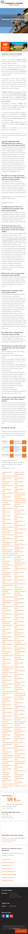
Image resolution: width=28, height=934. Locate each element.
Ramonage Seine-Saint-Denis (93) (9, 874)
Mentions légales (16, 928)
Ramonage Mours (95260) (8, 783)
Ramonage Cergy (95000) (8, 476)
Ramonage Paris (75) (6, 859)
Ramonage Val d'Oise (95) (7, 880)
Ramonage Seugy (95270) (20, 500)
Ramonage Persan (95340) (8, 583)
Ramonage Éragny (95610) (8, 553)
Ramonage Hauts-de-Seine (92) (8, 871)
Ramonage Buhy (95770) (20, 693)
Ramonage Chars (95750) (7, 755)
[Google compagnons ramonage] (11, 916)
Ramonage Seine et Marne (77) (8, 862)
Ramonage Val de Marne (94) (8, 877)
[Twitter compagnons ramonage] (7, 916)
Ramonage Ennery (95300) (8, 742)
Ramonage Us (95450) (19, 472)
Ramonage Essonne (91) (7, 868)
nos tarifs (8, 806)
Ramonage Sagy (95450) (20, 493)
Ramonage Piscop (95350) (20, 562)
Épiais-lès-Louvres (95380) (20, 785)
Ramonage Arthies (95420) (20, 721)
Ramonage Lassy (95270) (20, 761)
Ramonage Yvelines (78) (7, 865)
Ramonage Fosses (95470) (8, 600)
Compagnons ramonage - (13, 4)
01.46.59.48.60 (21, 931)
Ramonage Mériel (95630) (8, 666)
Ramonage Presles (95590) (8, 691)
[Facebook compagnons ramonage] (3, 916)
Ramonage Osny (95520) (7, 555)
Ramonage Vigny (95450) (20, 498)
